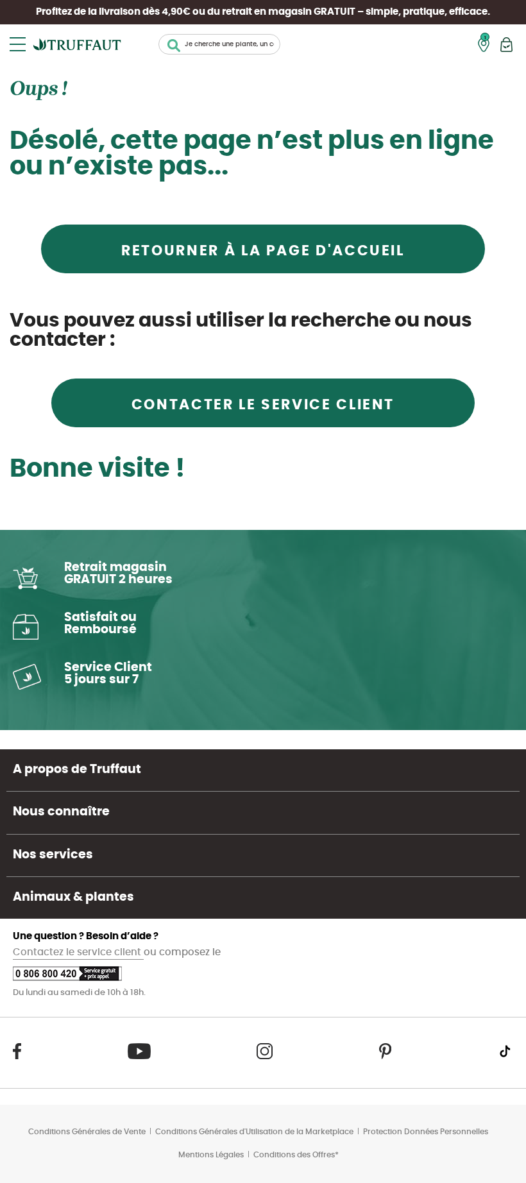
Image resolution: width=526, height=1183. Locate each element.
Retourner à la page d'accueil (263, 251)
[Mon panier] (506, 44)
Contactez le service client (78, 952)
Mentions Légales (211, 1155)
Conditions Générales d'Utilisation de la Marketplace (254, 1132)
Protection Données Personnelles (425, 1132)
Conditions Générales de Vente (87, 1132)
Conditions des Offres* (296, 1155)
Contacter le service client (263, 405)
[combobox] (219, 44)
